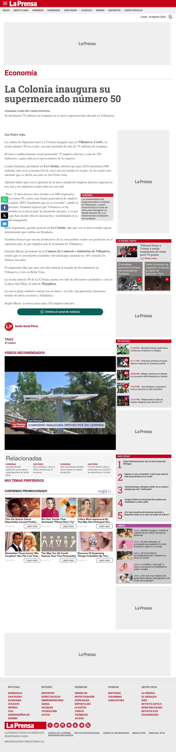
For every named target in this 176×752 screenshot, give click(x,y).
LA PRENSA (148, 693)
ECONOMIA (14, 700)
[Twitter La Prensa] (56, 725)
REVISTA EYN (149, 711)
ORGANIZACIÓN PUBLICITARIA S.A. (25, 741)
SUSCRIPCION (149, 714)
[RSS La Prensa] (88, 725)
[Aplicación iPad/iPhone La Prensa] (75, 725)
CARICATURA (116, 700)
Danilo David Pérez (40, 110)
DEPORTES (47, 693)
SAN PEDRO (15, 696)
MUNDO (13, 707)
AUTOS (45, 714)
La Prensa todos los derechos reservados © (24, 734)
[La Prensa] (20, 725)
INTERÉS (46, 687)
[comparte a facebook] (4, 207)
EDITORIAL (114, 693)
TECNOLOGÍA (49, 711)
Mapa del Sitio (157, 733)
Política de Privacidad (87, 733)
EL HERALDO (149, 696)
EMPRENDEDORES (52, 700)
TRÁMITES (81, 714)
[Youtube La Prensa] (69, 725)
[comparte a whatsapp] (4, 199)
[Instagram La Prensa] (62, 725)
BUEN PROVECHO (151, 707)
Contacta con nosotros (116, 733)
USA (10, 711)
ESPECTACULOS (50, 696)
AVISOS (79, 718)
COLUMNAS (115, 696)
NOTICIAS (14, 687)
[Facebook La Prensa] (50, 725)
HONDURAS (15, 693)
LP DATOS (80, 707)
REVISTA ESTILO (151, 703)
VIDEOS (79, 711)
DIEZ (144, 700)
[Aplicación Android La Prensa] (82, 725)
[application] (60, 403)
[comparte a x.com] (4, 215)
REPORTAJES (83, 703)
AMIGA (45, 703)
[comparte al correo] (4, 223)
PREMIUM (81, 687)
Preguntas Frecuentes (60, 735)
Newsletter (138, 733)
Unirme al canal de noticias (62, 311)
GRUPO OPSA (149, 687)
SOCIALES (47, 707)
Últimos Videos (151, 258)
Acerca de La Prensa (59, 733)
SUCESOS (13, 703)
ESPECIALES (82, 700)
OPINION (113, 687)
